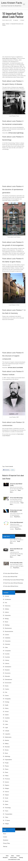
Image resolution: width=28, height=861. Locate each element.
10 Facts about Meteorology (16, 497)
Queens (7, 782)
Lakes (6, 724)
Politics (6, 775)
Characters (7, 641)
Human (7, 711)
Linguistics (7, 734)
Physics (7, 766)
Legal (6, 727)
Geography (8, 698)
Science (22, 20)
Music (6, 753)
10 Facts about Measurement (16, 522)
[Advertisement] (14, 42)
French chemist (9, 466)
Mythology (7, 756)
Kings (6, 721)
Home (3, 23)
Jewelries (7, 718)
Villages (7, 823)
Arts (6, 602)
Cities (6, 647)
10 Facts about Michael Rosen (10, 573)
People (6, 762)
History (6, 708)
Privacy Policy (6, 843)
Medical (7, 740)
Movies (7, 750)
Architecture (8, 599)
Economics (7, 673)
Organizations (8, 759)
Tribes (6, 817)
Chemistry (7, 644)
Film (6, 692)
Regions (7, 785)
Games (7, 695)
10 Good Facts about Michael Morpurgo (13, 583)
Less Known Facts (11, 2)
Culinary (7, 660)
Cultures (7, 663)
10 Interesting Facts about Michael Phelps (13, 579)
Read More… (17, 516)
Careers (7, 634)
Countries (7, 657)
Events (6, 686)
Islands (7, 714)
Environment (8, 682)
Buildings (7, 625)
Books (6, 621)
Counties (7, 653)
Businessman (8, 628)
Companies (8, 650)
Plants (6, 772)
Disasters (7, 669)
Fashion (7, 689)
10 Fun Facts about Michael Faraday (16, 484)
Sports (6, 801)
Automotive (8, 615)
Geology (7, 702)
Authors (7, 612)
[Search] (24, 6)
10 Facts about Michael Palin (10, 576)
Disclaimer (5, 840)
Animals (7, 596)
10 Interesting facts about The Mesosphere (16, 510)
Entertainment (8, 679)
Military (7, 743)
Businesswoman (9, 631)
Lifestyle (7, 730)
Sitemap (5, 846)
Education (7, 676)
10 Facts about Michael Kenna (10, 586)
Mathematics (8, 737)
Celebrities (7, 637)
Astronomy (7, 605)
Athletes (7, 609)
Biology (7, 618)
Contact (5, 836)
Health (6, 705)
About (4, 833)
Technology (8, 807)
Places (6, 769)
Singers (7, 794)
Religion (7, 788)
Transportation (8, 814)
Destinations (8, 666)
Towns (6, 810)
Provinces (7, 778)
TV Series (7, 820)
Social (6, 798)
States (6, 804)
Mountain (7, 746)
